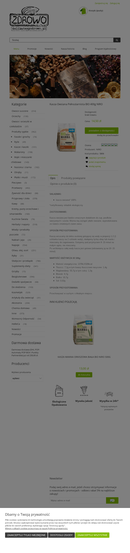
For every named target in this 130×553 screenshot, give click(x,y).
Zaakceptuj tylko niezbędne (26, 535)
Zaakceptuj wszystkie (92, 535)
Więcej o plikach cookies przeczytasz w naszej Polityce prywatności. (36, 528)
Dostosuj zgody (61, 535)
